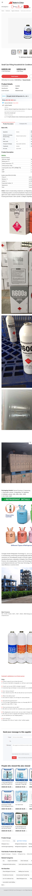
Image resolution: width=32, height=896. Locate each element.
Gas (4, 860)
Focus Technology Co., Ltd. (18, 890)
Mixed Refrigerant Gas (22, 878)
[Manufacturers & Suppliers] (16, 2)
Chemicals (8, 10)
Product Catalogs (22, 841)
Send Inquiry (14, 76)
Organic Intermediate (12, 860)
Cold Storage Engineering (7, 846)
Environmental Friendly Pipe (22, 875)
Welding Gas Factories (23, 871)
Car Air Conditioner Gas (8, 878)
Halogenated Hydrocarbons (9, 864)
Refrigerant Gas (5, 844)
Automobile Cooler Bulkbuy (9, 882)
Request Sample (26, 79)
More (2, 885)
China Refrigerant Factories (9, 871)
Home (2, 10)
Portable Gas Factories (8, 875)
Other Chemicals (24, 860)
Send (14, 757)
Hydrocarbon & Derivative (26, 10)
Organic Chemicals (15, 10)
